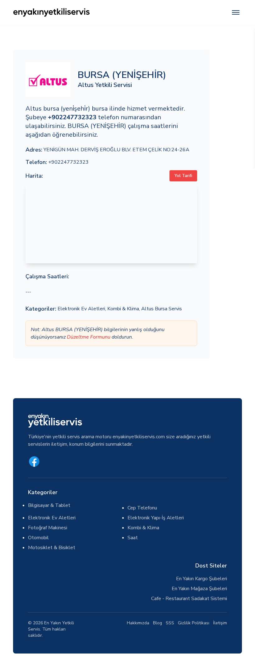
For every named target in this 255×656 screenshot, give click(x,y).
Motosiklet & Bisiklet (51, 547)
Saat (133, 537)
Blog (157, 623)
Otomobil (38, 537)
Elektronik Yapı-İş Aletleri (156, 517)
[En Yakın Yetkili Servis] (82, 12)
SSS (170, 623)
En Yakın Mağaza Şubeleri (199, 588)
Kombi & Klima (123, 308)
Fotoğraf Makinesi (47, 527)
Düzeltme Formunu (88, 337)
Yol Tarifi (183, 176)
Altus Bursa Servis (161, 308)
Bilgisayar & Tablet (49, 505)
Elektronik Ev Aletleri (81, 308)
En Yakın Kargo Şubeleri (201, 578)
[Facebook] (34, 461)
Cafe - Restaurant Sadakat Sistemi (189, 598)
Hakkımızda (138, 623)
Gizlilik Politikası (193, 623)
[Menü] (236, 12)
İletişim (220, 623)
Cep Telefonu (142, 507)
